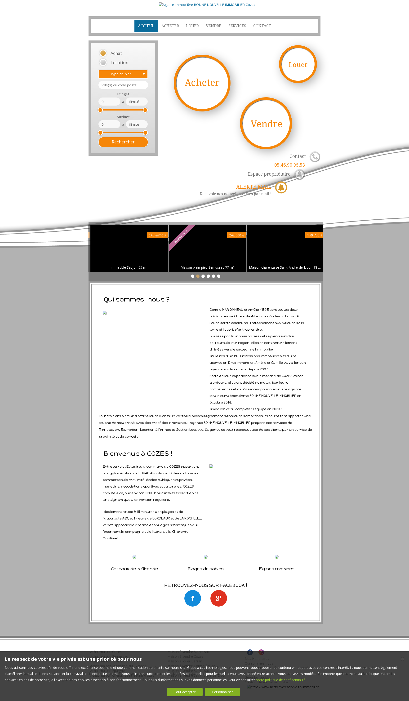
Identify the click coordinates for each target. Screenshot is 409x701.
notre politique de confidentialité (280, 680)
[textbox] (123, 85)
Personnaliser (222, 692)
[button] (117, 53)
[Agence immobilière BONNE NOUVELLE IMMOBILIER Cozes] (207, 4)
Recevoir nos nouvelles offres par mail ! (235, 190)
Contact (290, 161)
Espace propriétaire (269, 174)
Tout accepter (185, 692)
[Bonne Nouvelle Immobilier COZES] (192, 598)
